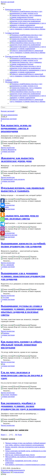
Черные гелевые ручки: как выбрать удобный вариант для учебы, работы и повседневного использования (25, 444)
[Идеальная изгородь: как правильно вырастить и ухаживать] (13, 179)
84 (16, 435)
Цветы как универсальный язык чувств (20, 455)
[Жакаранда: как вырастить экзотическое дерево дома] (8, 149)
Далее (19, 435)
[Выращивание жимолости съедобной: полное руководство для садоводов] (9, 235)
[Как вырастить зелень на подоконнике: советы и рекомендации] (9, 115)
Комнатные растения (13, 9)
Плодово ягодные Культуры (15, 56)
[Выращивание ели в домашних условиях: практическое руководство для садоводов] (7, 265)
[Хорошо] (33, 141)
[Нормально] (24, 141)
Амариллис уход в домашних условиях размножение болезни (26, 16)
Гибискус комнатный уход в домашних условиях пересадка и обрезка (27, 28)
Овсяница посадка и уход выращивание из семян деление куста (26, 12)
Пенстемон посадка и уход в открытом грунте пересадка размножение (25, 20)
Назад (3, 435)
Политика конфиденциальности (13, 470)
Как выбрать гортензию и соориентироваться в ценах (25, 464)
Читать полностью (8, 147)
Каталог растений (7, 2)
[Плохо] (15, 141)
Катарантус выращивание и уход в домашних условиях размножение (28, 24)
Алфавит (8, 80)
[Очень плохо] (6, 141)
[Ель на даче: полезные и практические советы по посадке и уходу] (3, 364)
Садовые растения (12, 33)
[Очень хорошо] (7, 143)
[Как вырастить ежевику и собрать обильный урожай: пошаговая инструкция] (5, 333)
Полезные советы (11, 82)
